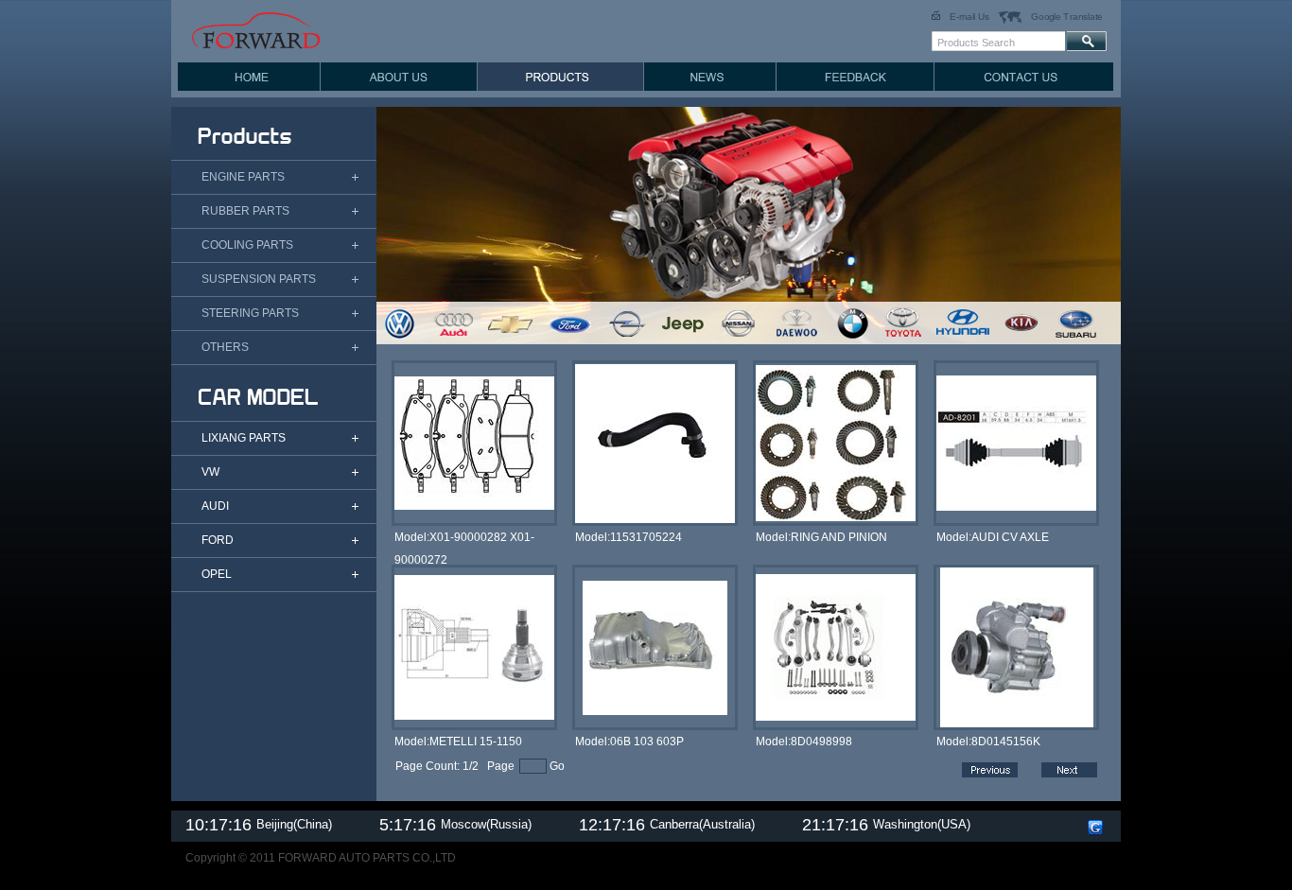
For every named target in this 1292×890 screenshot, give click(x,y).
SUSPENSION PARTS (258, 279)
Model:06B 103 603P (629, 741)
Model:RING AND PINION (821, 537)
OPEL (216, 574)
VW (210, 472)
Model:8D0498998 (804, 741)
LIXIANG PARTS (243, 438)
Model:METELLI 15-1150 (458, 741)
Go (557, 766)
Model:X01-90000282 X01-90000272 (464, 540)
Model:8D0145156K (988, 741)
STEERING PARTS (250, 313)
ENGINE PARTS (243, 176)
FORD (217, 540)
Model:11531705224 (628, 537)
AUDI (215, 506)
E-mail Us (969, 16)
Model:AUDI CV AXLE (992, 537)
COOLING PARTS (247, 245)
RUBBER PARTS (245, 211)
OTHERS (225, 347)
